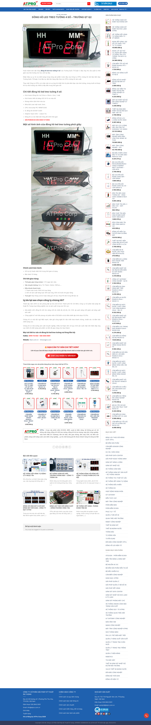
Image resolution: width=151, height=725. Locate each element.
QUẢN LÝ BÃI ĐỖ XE (112, 515)
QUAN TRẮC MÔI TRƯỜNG (72, 9)
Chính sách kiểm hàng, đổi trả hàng (70, 709)
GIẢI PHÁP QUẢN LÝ (86, 9)
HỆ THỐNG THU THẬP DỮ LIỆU (116, 478)
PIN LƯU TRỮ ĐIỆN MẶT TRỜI (116, 635)
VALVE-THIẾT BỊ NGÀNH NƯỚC (116, 669)
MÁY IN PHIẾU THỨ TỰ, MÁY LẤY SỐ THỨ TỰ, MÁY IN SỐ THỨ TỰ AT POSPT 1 (28, 388)
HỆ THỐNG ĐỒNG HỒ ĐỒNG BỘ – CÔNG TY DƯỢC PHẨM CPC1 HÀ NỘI (87, 475)
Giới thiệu (26, 710)
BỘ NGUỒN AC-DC (112, 564)
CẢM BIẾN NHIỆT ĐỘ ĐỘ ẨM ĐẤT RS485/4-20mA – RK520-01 (29, 418)
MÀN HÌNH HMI (111, 622)
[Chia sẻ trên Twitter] (57, 447)
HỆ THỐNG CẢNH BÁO (113, 469)
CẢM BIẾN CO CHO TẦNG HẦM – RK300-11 (41, 417)
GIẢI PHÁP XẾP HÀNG (113, 588)
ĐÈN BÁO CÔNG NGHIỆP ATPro (116, 542)
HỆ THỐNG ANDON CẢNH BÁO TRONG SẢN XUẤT (116, 605)
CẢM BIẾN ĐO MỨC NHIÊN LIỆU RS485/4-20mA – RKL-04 (81, 386)
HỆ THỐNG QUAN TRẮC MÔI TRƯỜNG (115, 614)
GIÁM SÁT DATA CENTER (114, 591)
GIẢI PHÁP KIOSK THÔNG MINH (116, 459)
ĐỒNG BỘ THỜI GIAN (113, 676)
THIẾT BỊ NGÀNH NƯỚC (58, 9)
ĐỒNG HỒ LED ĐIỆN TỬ (114, 545)
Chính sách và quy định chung (69, 697)
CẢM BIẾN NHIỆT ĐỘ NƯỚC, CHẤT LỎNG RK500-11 (68, 418)
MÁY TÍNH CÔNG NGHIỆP (30, 9)
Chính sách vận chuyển (66, 705)
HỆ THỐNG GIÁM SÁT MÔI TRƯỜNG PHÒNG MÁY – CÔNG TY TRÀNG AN (62, 475)
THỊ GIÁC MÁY (110, 660)
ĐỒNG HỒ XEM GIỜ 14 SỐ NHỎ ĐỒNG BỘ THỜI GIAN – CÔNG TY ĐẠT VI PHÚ (34, 508)
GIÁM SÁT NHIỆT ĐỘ (112, 465)
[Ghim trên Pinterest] (63, 447)
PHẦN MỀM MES (111, 505)
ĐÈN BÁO (48, 9)
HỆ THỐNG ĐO (111, 488)
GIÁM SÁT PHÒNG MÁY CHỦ (115, 600)
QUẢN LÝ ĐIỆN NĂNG (113, 653)
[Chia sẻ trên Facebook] (53, 447)
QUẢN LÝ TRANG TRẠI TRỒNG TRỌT (116, 649)
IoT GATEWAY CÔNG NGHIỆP (115, 618)
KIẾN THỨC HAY (111, 498)
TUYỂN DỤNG (110, 538)
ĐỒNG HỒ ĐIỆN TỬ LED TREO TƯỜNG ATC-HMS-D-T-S (94, 386)
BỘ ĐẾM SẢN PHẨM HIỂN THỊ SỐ (117, 568)
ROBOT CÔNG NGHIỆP (113, 522)
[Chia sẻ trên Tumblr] (69, 447)
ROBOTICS (106, 9)
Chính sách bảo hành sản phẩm (69, 713)
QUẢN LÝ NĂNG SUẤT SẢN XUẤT (117, 639)
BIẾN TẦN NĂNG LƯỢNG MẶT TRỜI (116, 560)
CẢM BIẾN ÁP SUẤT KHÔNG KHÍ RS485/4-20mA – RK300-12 (68, 387)
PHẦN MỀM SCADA (112, 508)
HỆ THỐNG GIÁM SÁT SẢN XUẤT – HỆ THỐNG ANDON (117, 473)
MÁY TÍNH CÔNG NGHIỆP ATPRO (117, 628)
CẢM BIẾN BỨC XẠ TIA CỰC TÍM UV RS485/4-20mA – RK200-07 (55, 388)
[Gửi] (88, 3)
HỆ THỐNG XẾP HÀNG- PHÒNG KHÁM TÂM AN (87, 507)
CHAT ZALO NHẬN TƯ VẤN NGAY (63, 356)
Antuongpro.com (45, 340)
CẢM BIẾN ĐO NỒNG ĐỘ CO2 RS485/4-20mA (81, 417)
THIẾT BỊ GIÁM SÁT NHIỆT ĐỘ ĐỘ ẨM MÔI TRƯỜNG (116, 665)
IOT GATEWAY (110, 495)
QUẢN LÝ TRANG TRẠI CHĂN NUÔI (115, 643)
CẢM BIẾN (40, 9)
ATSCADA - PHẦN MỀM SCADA (116, 555)
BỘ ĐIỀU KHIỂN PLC (112, 571)
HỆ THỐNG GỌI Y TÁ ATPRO (115, 609)
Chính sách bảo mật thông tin (68, 701)
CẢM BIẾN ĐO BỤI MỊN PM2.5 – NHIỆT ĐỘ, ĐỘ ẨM (55, 417)
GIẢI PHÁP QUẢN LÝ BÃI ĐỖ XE (116, 585)
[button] (123, 3)
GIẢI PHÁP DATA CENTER (114, 455)
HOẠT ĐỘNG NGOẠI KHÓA (114, 491)
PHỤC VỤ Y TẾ (122, 9)
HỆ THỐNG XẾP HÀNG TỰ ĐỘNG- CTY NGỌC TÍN (34, 474)
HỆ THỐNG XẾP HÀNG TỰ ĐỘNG (117, 481)
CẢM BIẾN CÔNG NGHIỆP (114, 575)
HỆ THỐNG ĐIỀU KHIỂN (113, 484)
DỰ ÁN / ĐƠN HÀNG (62, 14)
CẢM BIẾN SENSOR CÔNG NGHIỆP (114, 448)
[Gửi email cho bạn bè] (60, 447)
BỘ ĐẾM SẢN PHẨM (112, 443)
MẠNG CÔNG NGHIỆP (113, 625)
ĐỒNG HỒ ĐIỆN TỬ (112, 679)
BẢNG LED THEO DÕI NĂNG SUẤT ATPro (115, 439)
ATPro (42, 430)
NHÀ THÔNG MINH (112, 632)
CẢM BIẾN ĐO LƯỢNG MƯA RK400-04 (42, 385)
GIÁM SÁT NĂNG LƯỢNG (114, 462)
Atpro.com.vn (34, 340)
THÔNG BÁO (110, 532)
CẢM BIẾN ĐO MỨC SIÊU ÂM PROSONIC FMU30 (94, 417)
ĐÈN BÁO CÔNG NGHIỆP (114, 672)
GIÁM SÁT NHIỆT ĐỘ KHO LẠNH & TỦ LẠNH (116, 596)
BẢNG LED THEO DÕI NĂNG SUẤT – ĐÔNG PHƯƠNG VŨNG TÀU (61, 507)
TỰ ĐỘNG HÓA (97, 9)
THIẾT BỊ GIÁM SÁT (112, 525)
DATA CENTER (114, 9)
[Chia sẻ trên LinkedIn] (66, 447)
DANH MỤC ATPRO (112, 578)
